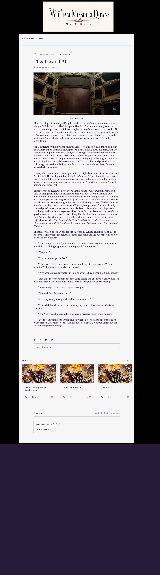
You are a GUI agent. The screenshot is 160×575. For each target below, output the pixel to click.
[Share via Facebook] (34, 340)
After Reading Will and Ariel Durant (36, 389)
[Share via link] (52, 340)
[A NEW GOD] (115, 373)
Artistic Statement (72, 387)
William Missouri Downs (32, 38)
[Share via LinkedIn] (46, 340)
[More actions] (118, 54)
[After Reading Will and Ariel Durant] (39, 373)
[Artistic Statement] (77, 373)
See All (129, 360)
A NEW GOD (107, 387)
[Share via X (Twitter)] (40, 340)
